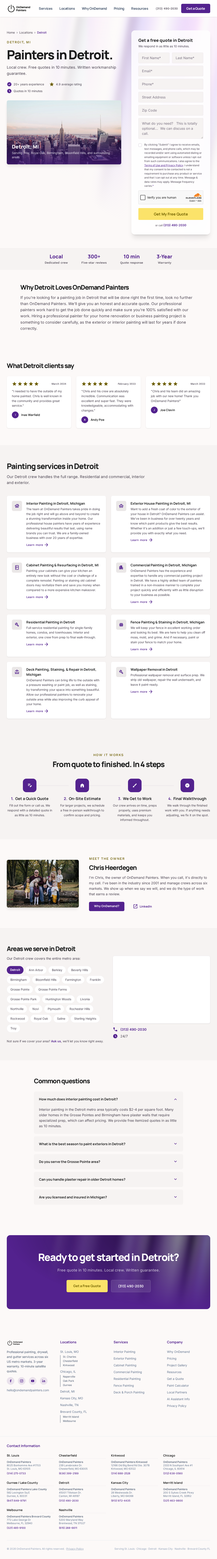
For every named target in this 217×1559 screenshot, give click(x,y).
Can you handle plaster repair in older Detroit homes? (108, 1179)
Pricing (119, 8)
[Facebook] (10, 1381)
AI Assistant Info (178, 1399)
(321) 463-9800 (173, 1500)
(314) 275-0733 (16, 1473)
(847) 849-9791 (16, 1500)
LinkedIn (142, 906)
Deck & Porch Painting (129, 1392)
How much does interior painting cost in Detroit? (108, 1099)
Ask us (56, 1041)
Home (11, 32)
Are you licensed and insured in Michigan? (108, 1197)
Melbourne (69, 1421)
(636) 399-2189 (69, 1473)
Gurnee (67, 1385)
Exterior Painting (125, 1358)
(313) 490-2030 (167, 8)
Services (46, 8)
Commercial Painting (128, 1372)
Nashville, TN (69, 1405)
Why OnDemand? (106, 906)
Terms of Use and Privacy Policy (163, 165)
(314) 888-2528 (120, 1473)
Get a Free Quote (87, 1286)
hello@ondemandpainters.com (28, 1390)
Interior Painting (124, 1351)
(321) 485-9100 (16, 1527)
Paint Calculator (178, 1385)
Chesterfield (70, 1361)
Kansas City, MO (71, 1398)
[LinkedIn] (43, 1381)
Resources (139, 8)
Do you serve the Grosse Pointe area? (108, 1162)
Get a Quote (195, 8)
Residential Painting (127, 1378)
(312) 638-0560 (173, 1473)
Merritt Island (71, 1416)
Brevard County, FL (73, 1411)
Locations (67, 8)
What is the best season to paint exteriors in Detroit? (108, 1144)
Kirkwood (68, 1365)
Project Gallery (177, 1365)
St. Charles (69, 1356)
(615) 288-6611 (68, 1527)
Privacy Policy (176, 1406)
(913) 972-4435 (120, 1500)
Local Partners (177, 1392)
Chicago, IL (68, 1371)
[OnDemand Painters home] (19, 8)
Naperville (69, 1376)
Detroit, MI (67, 1391)
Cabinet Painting (125, 1365)
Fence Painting (124, 1385)
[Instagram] (21, 1381)
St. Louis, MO (69, 1351)
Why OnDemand (94, 8)
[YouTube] (32, 1381)
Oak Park (68, 1380)
